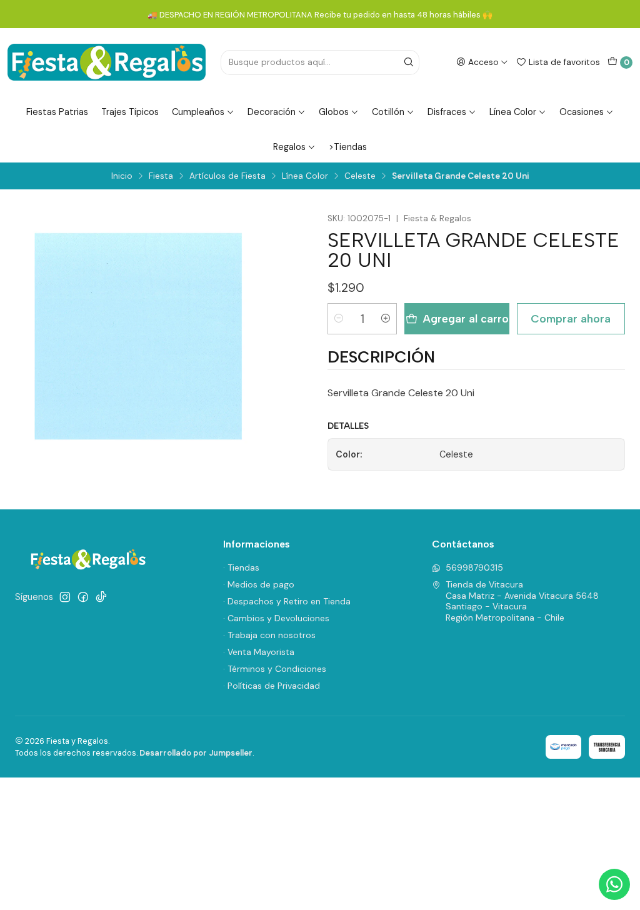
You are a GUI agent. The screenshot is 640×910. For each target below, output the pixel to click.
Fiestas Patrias (57, 112)
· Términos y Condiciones (274, 668)
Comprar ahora (571, 318)
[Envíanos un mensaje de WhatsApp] (614, 884)
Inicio (121, 176)
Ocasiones (581, 112)
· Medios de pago (258, 584)
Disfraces (447, 112)
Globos (334, 112)
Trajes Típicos (130, 112)
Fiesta (161, 176)
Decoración (272, 112)
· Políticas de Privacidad (271, 685)
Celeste (360, 176)
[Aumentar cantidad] (385, 319)
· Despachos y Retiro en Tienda (287, 601)
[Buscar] (408, 62)
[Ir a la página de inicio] (107, 62)
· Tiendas (241, 567)
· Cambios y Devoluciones (276, 618)
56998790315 (474, 567)
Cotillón (388, 112)
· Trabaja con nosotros (269, 635)
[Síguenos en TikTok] (101, 597)
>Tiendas (348, 146)
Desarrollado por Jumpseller (195, 753)
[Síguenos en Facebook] (83, 597)
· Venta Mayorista (258, 652)
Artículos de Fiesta (227, 176)
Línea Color (512, 112)
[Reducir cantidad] (338, 319)
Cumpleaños (198, 112)
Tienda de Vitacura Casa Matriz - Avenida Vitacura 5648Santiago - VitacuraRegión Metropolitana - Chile (522, 601)
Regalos (289, 146)
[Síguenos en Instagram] (65, 597)
